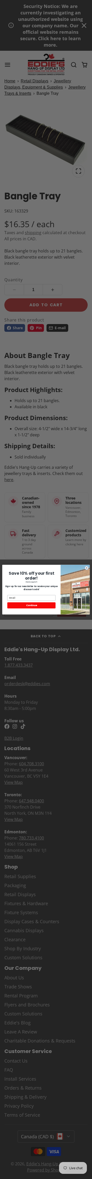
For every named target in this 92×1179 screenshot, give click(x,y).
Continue (31, 605)
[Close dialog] (86, 568)
